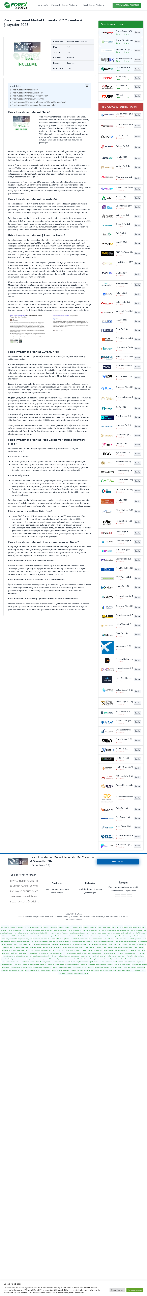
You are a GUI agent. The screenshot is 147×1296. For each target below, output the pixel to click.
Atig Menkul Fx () (124, 568)
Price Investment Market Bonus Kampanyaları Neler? (34, 105)
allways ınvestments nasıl (43, 942)
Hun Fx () (121, 500)
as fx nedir (22, 953)
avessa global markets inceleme (21, 968)
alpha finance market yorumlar (61, 945)
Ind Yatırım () (123, 549)
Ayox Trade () (123, 826)
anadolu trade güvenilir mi (81, 945)
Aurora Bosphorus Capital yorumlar (34, 965)
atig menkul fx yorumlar (64, 959)
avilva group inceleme (102, 968)
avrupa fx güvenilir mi (32, 970)
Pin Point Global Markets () (124, 767)
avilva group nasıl (116, 968)
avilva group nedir (130, 968)
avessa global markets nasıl (42, 968)
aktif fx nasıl (5, 936)
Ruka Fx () (122, 808)
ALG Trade (51, 939)
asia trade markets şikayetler (60, 956)
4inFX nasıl (128, 927)
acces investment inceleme (59, 933)
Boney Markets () (124, 785)
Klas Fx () (121, 320)
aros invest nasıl (46, 950)
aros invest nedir (58, 950)
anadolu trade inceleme (99, 945)
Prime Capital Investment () (124, 356)
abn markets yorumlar (21, 933)
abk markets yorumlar (75, 930)
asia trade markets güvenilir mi (127, 953)
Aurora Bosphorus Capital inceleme (111, 962)
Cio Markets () (123, 558)
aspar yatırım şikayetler (125, 956)
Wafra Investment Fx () (124, 365)
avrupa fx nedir (57, 970)
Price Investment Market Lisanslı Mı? (27, 93)
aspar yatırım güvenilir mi (90, 956)
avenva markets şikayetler (104, 965)
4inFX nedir (137, 927)
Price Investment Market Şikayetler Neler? (30, 96)
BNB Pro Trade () (124, 252)
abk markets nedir (60, 930)
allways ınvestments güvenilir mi (22, 942)
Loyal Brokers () (124, 262)
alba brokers (37, 936)
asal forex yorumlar (109, 953)
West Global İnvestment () (124, 187)
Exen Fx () (122, 633)
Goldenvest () (123, 434)
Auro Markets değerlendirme (109, 959)
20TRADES (4, 927)
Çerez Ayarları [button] (117, 1290)
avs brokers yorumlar (81, 973)
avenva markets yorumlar (123, 965)
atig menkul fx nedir (48, 959)
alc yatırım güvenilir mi (130, 936)
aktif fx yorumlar (26, 936)
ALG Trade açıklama (62, 939)
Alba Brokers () (124, 177)
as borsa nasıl (98, 950)
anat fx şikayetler (36, 947)
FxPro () (121, 76)
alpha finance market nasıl (22, 945)
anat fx (12, 947)
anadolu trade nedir (128, 945)
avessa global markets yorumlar (83, 968)
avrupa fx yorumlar (84, 970)
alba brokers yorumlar (114, 936)
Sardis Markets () (124, 461)
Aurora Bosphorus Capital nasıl (134, 962)
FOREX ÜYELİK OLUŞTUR (127, 5)
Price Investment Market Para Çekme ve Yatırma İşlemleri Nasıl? (39, 102)
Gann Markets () (124, 615)
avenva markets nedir (88, 965)
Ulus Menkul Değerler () (124, 347)
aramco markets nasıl (110, 947)
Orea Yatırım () (124, 739)
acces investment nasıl (77, 933)
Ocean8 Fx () (123, 224)
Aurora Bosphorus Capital (61, 962)
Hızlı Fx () (121, 157)
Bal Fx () (121, 233)
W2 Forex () (122, 215)
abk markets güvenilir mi (16, 930)
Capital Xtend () (124, 113)
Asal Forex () (123, 711)
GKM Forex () (123, 67)
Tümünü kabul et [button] (135, 1290)
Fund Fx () (122, 329)
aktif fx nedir (15, 936)
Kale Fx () (121, 293)
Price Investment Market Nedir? (25, 90)
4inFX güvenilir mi (104, 927)
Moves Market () (124, 668)
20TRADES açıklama (16, 927)
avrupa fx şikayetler (69, 970)
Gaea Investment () (124, 479)
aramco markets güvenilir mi (52, 947)
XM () (119, 94)
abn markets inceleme (109, 930)
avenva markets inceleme (56, 965)
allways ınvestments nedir (61, 942)
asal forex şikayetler (94, 953)
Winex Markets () (124, 58)
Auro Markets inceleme (128, 959)
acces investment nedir (93, 933)
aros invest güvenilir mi (17, 950)
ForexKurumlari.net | (73, 916)
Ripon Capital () (124, 701)
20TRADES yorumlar (90, 927)
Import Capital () (124, 835)
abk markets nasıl (47, 930)
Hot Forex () (122, 85)
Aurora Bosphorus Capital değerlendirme (84, 962)
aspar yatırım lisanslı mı (108, 956)
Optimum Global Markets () (124, 387)
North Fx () (122, 748)
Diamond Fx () (123, 540)
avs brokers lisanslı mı (125, 970)
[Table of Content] (87, 86)
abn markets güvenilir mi (92, 930)
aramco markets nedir (125, 947)
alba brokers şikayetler (97, 936)
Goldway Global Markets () (124, 606)
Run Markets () (124, 49)
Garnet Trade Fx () (124, 124)
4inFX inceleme (117, 927)
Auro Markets (78, 959)
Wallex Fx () (123, 166)
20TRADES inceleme (50, 927)
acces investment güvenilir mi (39, 933)
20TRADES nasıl (63, 927)
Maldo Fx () (122, 586)
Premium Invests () (124, 397)
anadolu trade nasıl (114, 945)
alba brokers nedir (83, 936)
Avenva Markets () (124, 596)
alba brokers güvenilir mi (50, 936)
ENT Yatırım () (123, 577)
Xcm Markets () (124, 283)
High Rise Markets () (124, 678)
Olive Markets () (124, 338)
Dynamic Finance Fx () (124, 729)
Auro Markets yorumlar (43, 962)
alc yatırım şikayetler (25, 939)
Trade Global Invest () (124, 40)
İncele (137, 32)
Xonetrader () (123, 646)
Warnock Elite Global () (124, 311)
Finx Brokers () (124, 521)
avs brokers (95, 970)
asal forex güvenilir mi (57, 953)
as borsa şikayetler (121, 950)
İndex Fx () (122, 531)
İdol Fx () (121, 443)
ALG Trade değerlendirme (79, 939)
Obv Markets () (124, 470)
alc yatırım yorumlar (40, 939)
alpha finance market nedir (41, 945)
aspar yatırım (75, 956)
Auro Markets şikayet (27, 962)
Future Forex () (124, 844)
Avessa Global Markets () (124, 659)
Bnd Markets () (124, 205)
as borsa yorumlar (135, 950)
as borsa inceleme (86, 950)
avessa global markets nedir (62, 968)
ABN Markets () (124, 776)
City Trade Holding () (124, 489)
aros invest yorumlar (72, 950)
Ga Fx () (121, 407)
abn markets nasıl (123, 930)
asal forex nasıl (71, 953)
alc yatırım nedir (11, 939)
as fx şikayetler (32, 953)
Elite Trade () (123, 302)
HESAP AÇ (118, 861)
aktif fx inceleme (141, 933)
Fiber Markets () (124, 510)
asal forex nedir (82, 953)
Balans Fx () (122, 146)
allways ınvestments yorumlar (103, 942)
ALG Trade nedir (120, 939)
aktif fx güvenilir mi (127, 933)
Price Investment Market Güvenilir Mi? (28, 99)
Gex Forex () (123, 817)
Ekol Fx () (121, 273)
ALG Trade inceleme (95, 939)
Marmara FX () (123, 425)
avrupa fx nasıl (46, 970)
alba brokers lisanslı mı (68, 936)
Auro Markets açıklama (91, 959)
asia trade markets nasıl (24, 956)
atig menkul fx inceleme (18, 959)
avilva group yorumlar (16, 970)
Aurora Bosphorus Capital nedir (10, 965)
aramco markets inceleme (93, 947)
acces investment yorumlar (111, 933)
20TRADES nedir (76, 927)
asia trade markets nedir (41, 956)
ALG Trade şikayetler (134, 939)
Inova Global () (124, 720)
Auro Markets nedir (12, 962)
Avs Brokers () (124, 376)
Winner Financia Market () (124, 796)
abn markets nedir (137, 930)
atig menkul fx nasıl (33, 959)
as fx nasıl (14, 953)
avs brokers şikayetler (66, 973)
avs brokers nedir (139, 970)
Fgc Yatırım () (123, 452)
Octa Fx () (122, 135)
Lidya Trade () (123, 624)
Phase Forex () (124, 31)
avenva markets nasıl (72, 965)
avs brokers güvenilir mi (108, 970)
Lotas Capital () (124, 690)
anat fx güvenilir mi (22, 947)
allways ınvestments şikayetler (82, 942)
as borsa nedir (109, 950)
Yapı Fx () (121, 242)
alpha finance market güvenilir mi (126, 942)
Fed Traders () (123, 416)
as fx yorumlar (43, 953)
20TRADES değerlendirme (33, 927)
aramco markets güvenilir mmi (73, 947)
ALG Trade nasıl (109, 939)
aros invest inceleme (33, 950)
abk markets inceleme (33, 930)
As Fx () (121, 196)
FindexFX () (122, 757)
